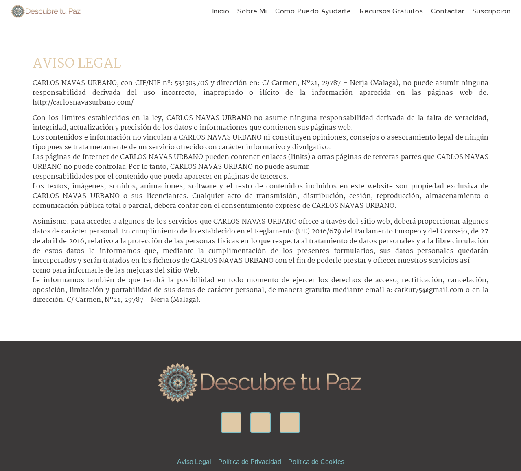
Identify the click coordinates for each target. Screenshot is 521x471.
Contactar (447, 11)
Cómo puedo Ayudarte (313, 11)
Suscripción (492, 11)
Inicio (221, 11)
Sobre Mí (252, 11)
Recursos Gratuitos (391, 11)
